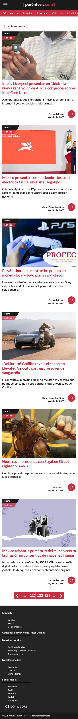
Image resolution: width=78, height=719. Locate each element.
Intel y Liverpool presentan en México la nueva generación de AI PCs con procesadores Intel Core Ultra (39, 88)
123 (47, 595)
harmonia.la (13, 670)
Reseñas (27, 13)
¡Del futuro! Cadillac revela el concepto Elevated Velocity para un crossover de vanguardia (33, 368)
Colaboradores (15, 626)
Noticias (14, 13)
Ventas (11, 623)
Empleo (11, 620)
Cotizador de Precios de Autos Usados (23, 632)
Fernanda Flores (56, 114)
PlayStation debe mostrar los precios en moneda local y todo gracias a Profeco (34, 272)
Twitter (11, 690)
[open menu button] (5, 5)
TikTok (11, 697)
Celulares (57, 13)
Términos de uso (15, 654)
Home (7, 33)
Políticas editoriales (17, 647)
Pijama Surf (13, 666)
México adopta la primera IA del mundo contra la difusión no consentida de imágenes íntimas (39, 553)
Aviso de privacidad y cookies (22, 650)
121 (32, 595)
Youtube (12, 693)
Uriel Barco (58, 487)
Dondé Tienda (14, 673)
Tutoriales (42, 13)
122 (40, 595)
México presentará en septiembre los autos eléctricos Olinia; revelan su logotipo (36, 179)
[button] (5, 13)
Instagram (13, 700)
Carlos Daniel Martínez (53, 207)
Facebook (12, 686)
